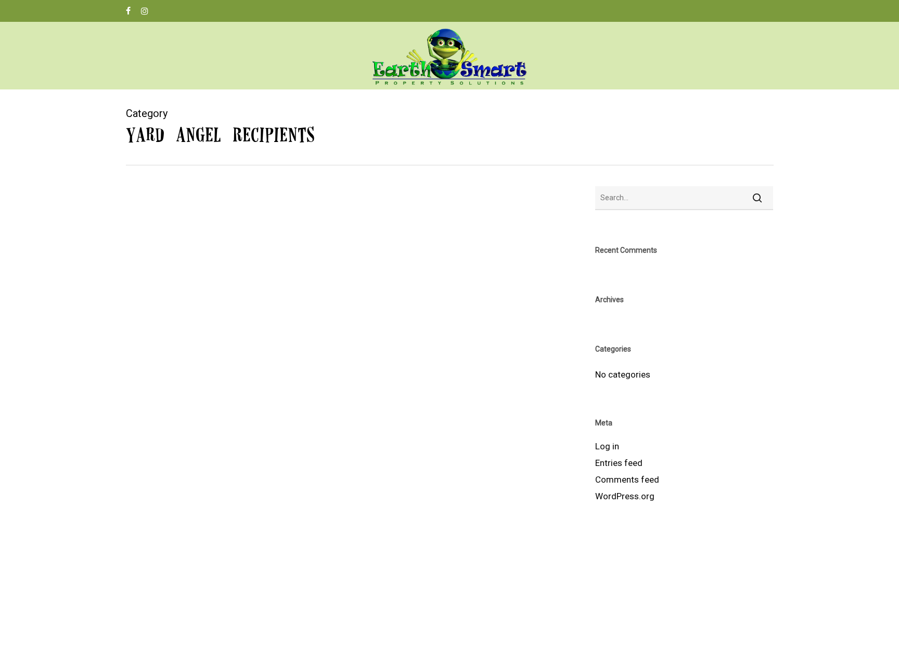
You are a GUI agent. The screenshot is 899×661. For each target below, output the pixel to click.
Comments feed (627, 479)
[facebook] (128, 11)
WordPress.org (624, 496)
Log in (607, 446)
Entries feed (619, 463)
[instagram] (144, 11)
